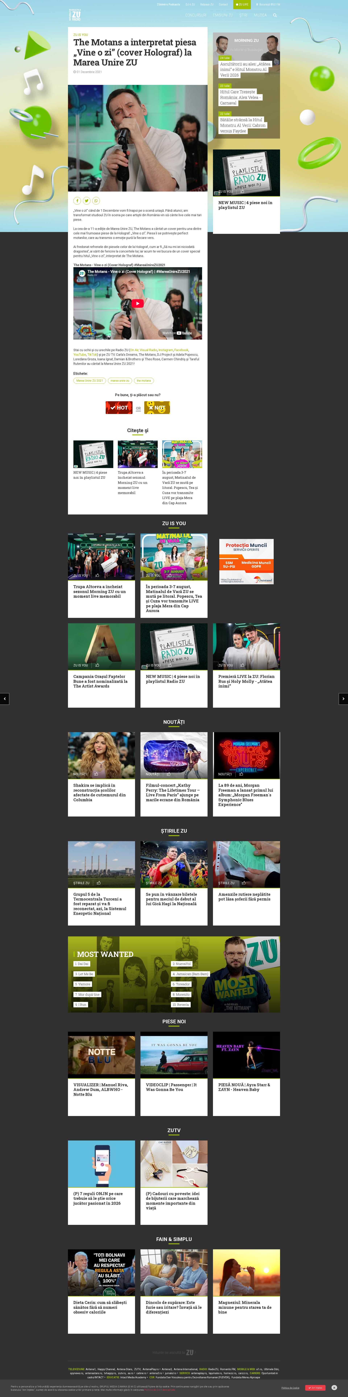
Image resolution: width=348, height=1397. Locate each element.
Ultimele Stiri (271, 1369)
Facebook (181, 350)
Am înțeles (317, 1387)
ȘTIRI (243, 15)
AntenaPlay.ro (151, 1369)
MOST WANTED (105, 954)
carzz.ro (243, 1373)
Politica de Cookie (290, 1387)
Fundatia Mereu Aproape (246, 1377)
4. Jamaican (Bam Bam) (190, 974)
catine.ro (141, 1373)
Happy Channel (106, 1369)
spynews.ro (76, 1373)
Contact (223, 4)
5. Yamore (82, 984)
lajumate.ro (215, 1373)
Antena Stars (124, 1369)
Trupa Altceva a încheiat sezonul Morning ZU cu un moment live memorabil (133, 482)
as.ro (130, 1373)
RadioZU (213, 1369)
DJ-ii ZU (190, 4)
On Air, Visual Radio (143, 350)
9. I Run (80, 1004)
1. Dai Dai (81, 964)
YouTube (79, 354)
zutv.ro (122, 1373)
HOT (122, 408)
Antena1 (91, 1369)
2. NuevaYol (182, 964)
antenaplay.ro (199, 1373)
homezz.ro (230, 1373)
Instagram (165, 350)
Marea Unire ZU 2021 (89, 380)
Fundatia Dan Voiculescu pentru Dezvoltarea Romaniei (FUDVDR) (193, 1377)
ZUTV (137, 1369)
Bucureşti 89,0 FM (269, 4)
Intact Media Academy (133, 1377)
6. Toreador (181, 984)
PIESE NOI (174, 1022)
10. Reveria (181, 1004)
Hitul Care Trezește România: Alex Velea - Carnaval (240, 97)
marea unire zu (120, 380)
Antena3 (167, 1369)
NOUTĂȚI (174, 722)
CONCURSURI (195, 15)
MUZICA (260, 15)
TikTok (92, 354)
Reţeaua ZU (207, 4)
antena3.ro (156, 1373)
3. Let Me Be (84, 974)
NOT (159, 408)
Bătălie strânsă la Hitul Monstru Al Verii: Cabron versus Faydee (243, 125)
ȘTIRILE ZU (174, 831)
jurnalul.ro (170, 1373)
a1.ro (259, 1369)
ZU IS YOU (80, 35)
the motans (144, 380)
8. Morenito (181, 994)
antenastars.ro (93, 1373)
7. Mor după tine (87, 994)
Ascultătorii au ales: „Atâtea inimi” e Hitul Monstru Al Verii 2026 (245, 69)
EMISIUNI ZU (223, 15)
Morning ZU (247, 40)
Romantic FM (227, 1369)
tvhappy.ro (110, 1373)
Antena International (185, 1369)
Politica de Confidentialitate (159, 1389)
